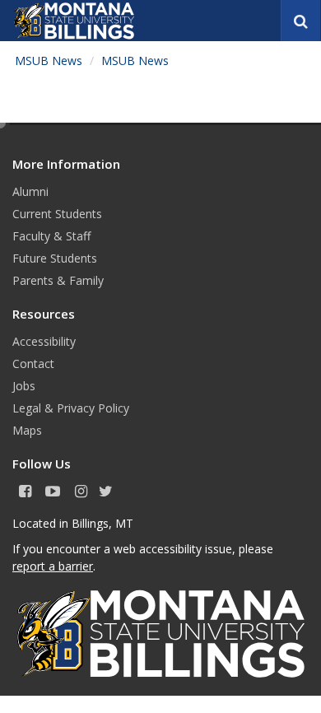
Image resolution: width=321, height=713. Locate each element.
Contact (33, 363)
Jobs (23, 386)
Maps (27, 430)
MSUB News (48, 60)
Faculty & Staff (51, 236)
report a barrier (52, 566)
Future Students (54, 258)
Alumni (30, 191)
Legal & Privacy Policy (70, 408)
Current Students (57, 213)
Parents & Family (58, 280)
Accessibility (44, 341)
